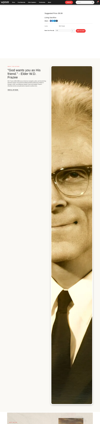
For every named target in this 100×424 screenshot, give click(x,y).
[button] (51, 21)
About (49, 2)
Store (13, 2)
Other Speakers (32, 2)
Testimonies (42, 2)
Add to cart (81, 30)
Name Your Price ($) (49, 30)
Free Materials (21, 2)
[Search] (92, 2)
